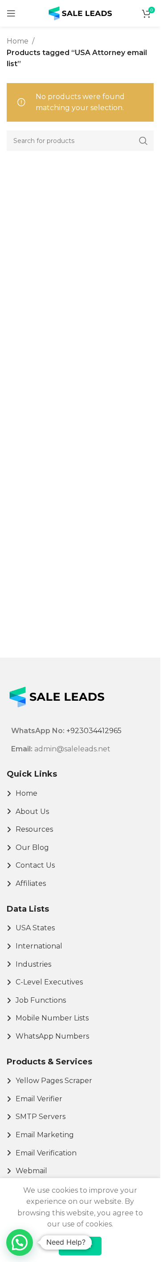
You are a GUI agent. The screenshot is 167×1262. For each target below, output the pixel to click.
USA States (35, 928)
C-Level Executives (49, 982)
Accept (80, 1245)
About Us (32, 811)
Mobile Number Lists (52, 1018)
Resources (34, 829)
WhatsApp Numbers (52, 1036)
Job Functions (41, 1000)
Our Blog (32, 847)
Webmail (31, 1171)
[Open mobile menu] (11, 13)
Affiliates (31, 883)
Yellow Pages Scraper (54, 1080)
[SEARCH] (143, 141)
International (39, 946)
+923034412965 (94, 730)
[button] (19, 1242)
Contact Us (35, 865)
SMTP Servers (40, 1116)
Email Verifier (39, 1099)
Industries (33, 964)
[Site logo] (80, 12)
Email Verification (46, 1153)
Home (18, 41)
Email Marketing (45, 1135)
